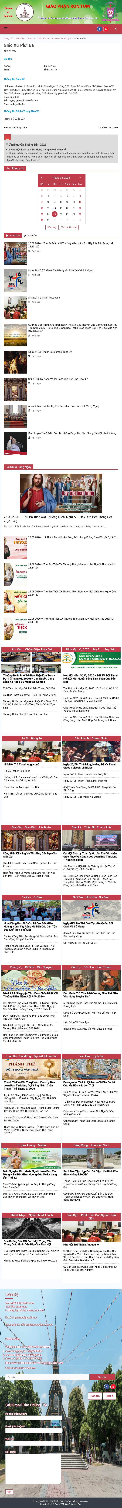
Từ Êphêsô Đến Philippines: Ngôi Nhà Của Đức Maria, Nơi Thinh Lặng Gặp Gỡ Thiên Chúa (89, 1103)
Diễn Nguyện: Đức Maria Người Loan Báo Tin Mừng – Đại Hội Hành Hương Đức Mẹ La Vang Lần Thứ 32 (30, 1174)
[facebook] (100, 28)
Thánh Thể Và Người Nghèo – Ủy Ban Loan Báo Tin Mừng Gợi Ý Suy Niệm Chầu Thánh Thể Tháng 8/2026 (31, 1130)
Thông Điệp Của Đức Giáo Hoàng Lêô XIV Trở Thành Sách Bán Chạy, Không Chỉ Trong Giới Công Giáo (90, 1184)
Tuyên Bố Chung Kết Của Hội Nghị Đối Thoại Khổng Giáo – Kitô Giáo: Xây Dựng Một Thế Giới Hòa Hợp (30, 1098)
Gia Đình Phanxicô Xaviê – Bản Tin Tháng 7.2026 (29, 695)
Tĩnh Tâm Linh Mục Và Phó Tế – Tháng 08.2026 (29, 688)
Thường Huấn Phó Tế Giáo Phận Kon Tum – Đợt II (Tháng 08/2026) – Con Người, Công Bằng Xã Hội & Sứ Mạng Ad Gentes (29, 678)
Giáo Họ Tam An (107, 127)
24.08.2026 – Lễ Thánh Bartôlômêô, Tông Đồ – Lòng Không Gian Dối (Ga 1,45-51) (72, 537)
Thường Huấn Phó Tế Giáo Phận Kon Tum (25, 714)
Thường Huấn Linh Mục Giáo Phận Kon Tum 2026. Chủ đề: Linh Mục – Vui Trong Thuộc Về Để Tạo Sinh (30, 704)
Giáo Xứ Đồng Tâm (16, 127)
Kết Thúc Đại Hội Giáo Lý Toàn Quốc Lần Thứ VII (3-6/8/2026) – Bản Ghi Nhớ (89, 868)
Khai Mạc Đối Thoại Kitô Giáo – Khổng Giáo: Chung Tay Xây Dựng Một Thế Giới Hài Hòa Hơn (31, 1109)
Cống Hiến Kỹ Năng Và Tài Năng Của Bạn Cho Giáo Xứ (58, 379)
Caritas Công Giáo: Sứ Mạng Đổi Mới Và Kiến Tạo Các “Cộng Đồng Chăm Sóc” (31, 938)
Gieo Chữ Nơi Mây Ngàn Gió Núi (21, 787)
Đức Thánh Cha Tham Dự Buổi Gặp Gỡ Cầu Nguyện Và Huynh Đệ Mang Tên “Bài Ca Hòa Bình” (31, 1252)
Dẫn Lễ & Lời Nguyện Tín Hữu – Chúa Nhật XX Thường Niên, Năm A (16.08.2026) (28, 1027)
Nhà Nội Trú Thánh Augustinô (44, 297)
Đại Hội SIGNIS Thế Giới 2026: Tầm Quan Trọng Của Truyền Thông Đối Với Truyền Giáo (29, 1195)
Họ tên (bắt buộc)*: (16, 1413)
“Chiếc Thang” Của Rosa (17, 770)
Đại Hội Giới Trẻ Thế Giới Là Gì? (80, 942)
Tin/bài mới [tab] (14, 235)
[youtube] (106, 28)
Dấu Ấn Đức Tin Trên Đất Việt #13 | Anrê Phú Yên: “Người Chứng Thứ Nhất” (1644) (90, 1094)
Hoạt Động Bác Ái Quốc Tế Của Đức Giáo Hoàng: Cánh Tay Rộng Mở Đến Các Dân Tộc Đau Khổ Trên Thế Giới (30, 926)
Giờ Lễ (109, 1396)
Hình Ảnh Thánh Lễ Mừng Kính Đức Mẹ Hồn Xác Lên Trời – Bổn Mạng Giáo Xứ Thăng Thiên (29, 874)
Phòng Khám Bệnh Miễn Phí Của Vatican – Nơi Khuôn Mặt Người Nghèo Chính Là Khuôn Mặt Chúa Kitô (29, 948)
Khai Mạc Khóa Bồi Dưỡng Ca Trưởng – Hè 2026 (30, 1260)
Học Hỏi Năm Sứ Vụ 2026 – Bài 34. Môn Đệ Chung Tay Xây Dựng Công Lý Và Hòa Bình (91, 700)
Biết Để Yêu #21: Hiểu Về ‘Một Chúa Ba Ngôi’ (87, 1028)
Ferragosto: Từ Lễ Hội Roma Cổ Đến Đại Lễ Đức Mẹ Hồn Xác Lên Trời (89, 1084)
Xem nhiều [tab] (31, 235)
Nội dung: (10, 1451)
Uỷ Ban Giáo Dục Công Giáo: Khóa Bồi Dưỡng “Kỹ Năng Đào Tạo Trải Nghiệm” (90, 1268)
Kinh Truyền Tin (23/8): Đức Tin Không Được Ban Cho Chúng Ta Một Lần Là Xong (72, 433)
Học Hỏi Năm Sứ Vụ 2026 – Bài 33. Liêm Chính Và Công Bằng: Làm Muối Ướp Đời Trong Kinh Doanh (91, 719)
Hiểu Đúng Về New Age (76, 1022)
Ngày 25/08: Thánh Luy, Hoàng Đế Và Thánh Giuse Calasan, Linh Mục (89, 766)
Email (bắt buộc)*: (15, 1426)
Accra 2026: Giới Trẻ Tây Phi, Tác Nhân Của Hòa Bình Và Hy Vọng (63, 406)
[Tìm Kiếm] (116, 29)
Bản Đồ (95, 1396)
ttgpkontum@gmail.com (39, 1324)
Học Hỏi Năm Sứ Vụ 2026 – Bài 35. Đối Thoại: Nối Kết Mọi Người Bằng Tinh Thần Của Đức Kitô (90, 678)
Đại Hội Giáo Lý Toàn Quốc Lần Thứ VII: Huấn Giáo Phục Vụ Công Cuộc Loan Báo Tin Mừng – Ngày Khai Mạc (90, 856)
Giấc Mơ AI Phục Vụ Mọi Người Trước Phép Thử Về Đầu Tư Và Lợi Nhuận (89, 709)
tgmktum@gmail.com (25, 1317)
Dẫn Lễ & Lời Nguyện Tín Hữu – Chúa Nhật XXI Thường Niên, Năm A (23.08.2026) (30, 995)
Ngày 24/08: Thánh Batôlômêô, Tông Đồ (50, 351)
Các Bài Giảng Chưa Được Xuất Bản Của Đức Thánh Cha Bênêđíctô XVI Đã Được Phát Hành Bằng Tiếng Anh (88, 1196)
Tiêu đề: (9, 1439)
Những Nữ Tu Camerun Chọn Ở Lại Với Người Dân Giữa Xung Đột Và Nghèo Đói (31, 779)
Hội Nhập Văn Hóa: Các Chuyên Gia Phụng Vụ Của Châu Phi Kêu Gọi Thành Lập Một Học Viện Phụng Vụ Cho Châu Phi (30, 1037)
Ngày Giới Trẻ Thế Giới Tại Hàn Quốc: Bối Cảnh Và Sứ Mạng (60, 270)
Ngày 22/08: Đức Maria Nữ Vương (82, 796)
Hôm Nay (52, 227)
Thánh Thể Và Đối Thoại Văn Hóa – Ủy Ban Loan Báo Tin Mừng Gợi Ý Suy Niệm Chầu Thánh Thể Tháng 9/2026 (29, 1085)
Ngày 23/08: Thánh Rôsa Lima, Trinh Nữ (85, 780)
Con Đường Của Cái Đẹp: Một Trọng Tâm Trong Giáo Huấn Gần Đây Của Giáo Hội (28, 1243)
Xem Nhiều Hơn (69, 227)
